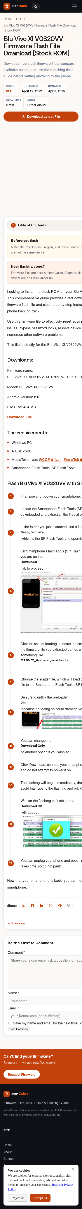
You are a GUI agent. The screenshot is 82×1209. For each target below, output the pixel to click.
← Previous (16, 923)
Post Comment (18, 1029)
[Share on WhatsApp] (50, 905)
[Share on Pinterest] (60, 905)
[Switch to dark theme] (36, 6)
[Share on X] (23, 905)
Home (7, 19)
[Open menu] (75, 6)
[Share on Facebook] (32, 905)
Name (13, 992)
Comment (16, 952)
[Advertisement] (41, 164)
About (7, 1152)
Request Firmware (21, 1074)
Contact (8, 1158)
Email (13, 1008)
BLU (19, 19)
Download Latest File (43, 116)
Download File (19, 416)
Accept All (40, 1198)
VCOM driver (50, 459)
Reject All (18, 1198)
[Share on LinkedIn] (41, 905)
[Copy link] (69, 905)
